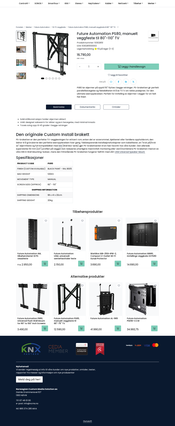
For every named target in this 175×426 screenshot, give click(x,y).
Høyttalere (93, 3)
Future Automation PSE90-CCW (137, 319)
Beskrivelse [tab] (58, 107)
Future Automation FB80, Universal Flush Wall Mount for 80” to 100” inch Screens (31, 320)
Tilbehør (137, 3)
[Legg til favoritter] (45, 221)
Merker (151, 3)
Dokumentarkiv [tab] (87, 107)
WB (60, 145)
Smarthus (53, 3)
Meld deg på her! (29, 379)
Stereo (78, 3)
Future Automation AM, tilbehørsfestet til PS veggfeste (29, 255)
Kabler (108, 3)
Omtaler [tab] (116, 107)
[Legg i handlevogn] (45, 263)
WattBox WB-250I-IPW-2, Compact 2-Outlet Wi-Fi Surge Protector (103, 255)
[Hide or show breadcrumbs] (118, 27)
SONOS (38, 3)
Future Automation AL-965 (104, 318)
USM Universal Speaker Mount (130, 151)
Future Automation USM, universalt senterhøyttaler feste (65, 255)
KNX (67, 3)
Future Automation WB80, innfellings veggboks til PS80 (141, 254)
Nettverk (122, 3)
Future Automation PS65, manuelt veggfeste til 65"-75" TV (67, 320)
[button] (42, 78)
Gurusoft (87, 421)
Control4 (23, 3)
